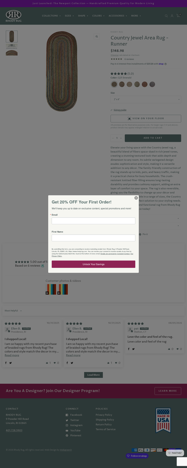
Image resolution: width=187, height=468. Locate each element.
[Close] (136, 198)
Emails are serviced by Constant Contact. (115, 253)
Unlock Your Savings (93, 264)
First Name (57, 232)
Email (55, 215)
